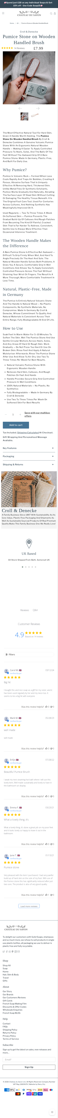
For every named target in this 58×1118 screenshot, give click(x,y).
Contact (6, 1023)
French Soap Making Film (15, 1004)
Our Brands (8, 994)
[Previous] (20, 108)
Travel (6, 978)
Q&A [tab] (35, 610)
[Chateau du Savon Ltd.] (29, 13)
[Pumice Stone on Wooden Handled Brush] (29, 77)
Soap (5, 968)
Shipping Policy (10, 1030)
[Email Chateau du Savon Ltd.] (18, 952)
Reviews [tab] (24, 610)
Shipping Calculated (28, 432)
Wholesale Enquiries (12, 1010)
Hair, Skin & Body (11, 974)
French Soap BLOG (11, 1013)
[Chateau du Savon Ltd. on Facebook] (7, 952)
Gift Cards (7, 1000)
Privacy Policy (9, 1036)
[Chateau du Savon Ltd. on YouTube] (10, 952)
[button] (22, 567)
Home (12, 23)
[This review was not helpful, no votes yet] (51, 706)
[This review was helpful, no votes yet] (46, 706)
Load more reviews (29, 906)
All (18, 23)
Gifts (5, 981)
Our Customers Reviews (14, 997)
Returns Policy (9, 1033)
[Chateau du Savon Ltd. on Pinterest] (12, 952)
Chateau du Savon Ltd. (17, 1082)
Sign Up (29, 1067)
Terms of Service (11, 1039)
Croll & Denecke (29, 31)
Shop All (7, 965)
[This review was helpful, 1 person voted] (46, 894)
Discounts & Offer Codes (14, 1007)
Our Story (7, 991)
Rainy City (41, 1084)
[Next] (38, 108)
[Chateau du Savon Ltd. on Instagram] (15, 952)
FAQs (5, 1026)
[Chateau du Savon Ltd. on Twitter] (4, 952)
